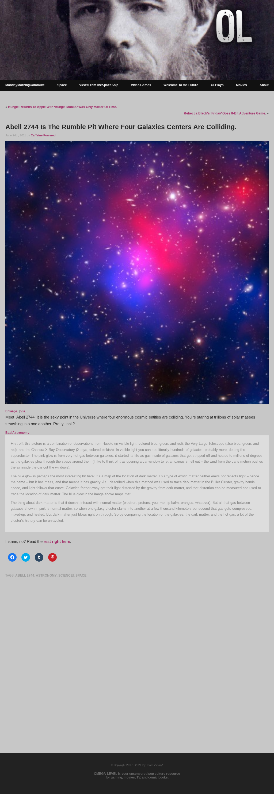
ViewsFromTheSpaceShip (98, 85)
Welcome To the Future (180, 85)
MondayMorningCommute (25, 85)
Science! (66, 575)
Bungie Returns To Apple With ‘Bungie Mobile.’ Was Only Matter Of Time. (62, 107)
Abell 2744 (24, 575)
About (264, 85)
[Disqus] (136, 658)
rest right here (56, 541)
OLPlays (217, 85)
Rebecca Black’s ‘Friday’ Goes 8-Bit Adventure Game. (225, 113)
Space (62, 85)
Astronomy (46, 575)
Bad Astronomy (17, 433)
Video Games (141, 85)
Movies (241, 85)
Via (22, 411)
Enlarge (11, 411)
